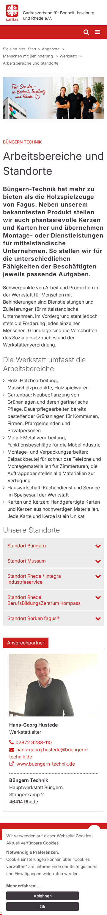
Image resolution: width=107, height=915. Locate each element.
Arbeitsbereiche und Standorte (30, 63)
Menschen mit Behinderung (28, 56)
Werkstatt (69, 56)
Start (32, 48)
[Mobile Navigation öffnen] (98, 32)
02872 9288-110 (33, 742)
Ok (42, 906)
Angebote (51, 48)
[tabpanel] (53, 98)
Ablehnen (43, 895)
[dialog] (54, 872)
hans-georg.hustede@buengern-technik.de (48, 753)
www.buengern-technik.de (45, 764)
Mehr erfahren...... (24, 885)
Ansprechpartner (25, 643)
